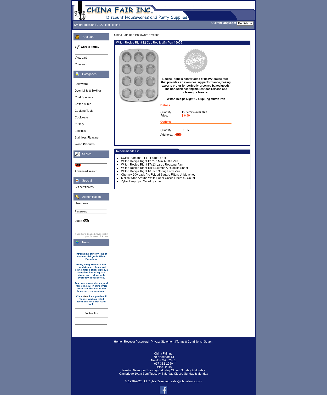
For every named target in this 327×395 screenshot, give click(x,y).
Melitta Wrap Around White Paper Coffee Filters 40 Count (158, 178)
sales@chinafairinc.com (186, 381)
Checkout (81, 64)
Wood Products (85, 144)
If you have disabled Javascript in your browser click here (91, 235)
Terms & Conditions (189, 341)
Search (208, 341)
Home (118, 341)
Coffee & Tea (83, 104)
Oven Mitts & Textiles (88, 90)
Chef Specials (84, 97)
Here (85, 296)
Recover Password (136, 341)
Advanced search (86, 171)
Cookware (81, 117)
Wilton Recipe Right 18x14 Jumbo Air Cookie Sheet (154, 168)
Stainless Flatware (87, 137)
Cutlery (79, 124)
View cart (81, 57)
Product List (91, 313)
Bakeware (81, 84)
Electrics (80, 131)
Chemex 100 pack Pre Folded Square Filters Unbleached (158, 174)
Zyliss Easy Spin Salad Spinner (141, 181)
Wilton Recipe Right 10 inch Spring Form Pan (150, 171)
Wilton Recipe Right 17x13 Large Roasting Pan (152, 164)
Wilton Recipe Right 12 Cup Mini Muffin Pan (149, 161)
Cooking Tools (84, 110)
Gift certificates (84, 187)
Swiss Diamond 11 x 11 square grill (144, 158)
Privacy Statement (162, 341)
